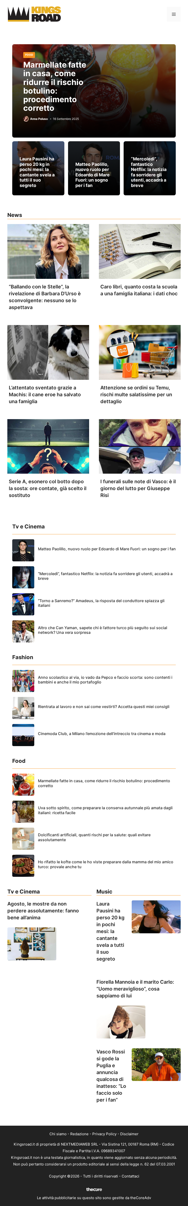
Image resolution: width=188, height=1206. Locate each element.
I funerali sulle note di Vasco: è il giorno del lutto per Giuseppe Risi (138, 488)
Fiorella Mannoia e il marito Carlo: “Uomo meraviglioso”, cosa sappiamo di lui (135, 989)
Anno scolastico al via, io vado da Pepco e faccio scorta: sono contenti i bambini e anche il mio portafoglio (105, 679)
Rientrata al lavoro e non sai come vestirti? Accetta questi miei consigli (103, 706)
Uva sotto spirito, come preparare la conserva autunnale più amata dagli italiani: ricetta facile (105, 810)
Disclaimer (129, 1134)
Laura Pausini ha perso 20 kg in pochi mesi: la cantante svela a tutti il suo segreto (37, 172)
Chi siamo (58, 1134)
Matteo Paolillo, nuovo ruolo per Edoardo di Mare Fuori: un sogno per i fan (92, 175)
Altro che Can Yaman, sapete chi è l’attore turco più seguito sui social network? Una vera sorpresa (102, 630)
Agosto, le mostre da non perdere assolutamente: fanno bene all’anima (43, 911)
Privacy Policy (104, 1134)
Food (29, 55)
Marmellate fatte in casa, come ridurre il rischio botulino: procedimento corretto (54, 86)
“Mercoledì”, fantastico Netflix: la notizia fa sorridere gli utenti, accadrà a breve (148, 172)
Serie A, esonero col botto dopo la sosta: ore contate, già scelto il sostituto (47, 488)
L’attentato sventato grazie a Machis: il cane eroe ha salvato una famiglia (45, 394)
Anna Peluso (39, 118)
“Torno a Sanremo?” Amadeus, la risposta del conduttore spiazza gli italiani (101, 603)
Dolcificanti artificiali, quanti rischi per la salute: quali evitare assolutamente (94, 837)
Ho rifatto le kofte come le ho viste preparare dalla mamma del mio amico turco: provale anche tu (105, 864)
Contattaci (130, 1176)
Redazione (79, 1134)
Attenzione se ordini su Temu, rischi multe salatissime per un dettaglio (136, 394)
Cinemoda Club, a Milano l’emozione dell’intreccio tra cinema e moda (101, 733)
